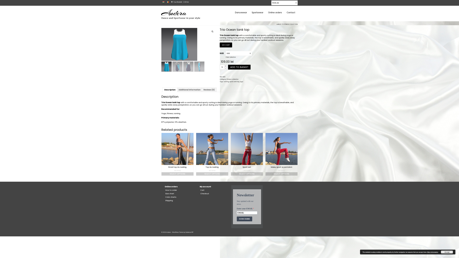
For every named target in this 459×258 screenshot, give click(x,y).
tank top (236, 82)
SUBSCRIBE (244, 219)
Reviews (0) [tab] (209, 90)
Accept (447, 252)
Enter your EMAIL (245, 209)
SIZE (222, 53)
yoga (241, 82)
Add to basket (239, 67)
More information (432, 252)
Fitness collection (291, 24)
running (226, 82)
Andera (174, 13)
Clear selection (231, 57)
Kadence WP (189, 232)
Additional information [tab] (189, 90)
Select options (177, 173)
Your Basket (181, 2)
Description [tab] (169, 90)
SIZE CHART (226, 45)
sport (231, 82)
